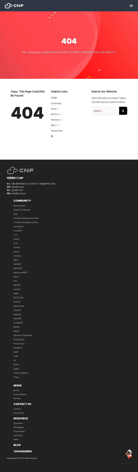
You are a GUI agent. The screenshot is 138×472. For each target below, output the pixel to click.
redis (15, 356)
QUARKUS (18, 348)
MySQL (16, 327)
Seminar (17, 398)
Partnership (18, 413)
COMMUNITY (22, 200)
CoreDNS (17, 231)
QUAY (16, 352)
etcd (15, 243)
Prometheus (19, 343)
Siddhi (16, 369)
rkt (14, 360)
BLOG (17, 445)
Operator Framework (22, 335)
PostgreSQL (19, 339)
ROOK (16, 364)
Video (16, 439)
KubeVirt (17, 310)
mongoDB (18, 323)
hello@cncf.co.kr (18, 193)
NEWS (17, 385)
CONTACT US (22, 404)
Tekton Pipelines (20, 373)
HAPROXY (17, 268)
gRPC (16, 260)
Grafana (17, 256)
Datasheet (18, 423)
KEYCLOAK (18, 297)
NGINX (16, 331)
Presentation (19, 431)
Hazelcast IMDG (20, 272)
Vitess (16, 377)
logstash (17, 314)
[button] (69, 136)
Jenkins (16, 289)
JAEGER (16, 285)
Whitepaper (18, 427)
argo (15, 214)
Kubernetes (18, 306)
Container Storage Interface (25, 222)
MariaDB (17, 318)
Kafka (15, 293)
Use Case (17, 435)
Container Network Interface (26, 218)
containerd (18, 226)
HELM (16, 277)
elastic (16, 239)
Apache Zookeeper (22, 210)
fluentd (16, 247)
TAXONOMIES (22, 451)
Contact (17, 409)
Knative (16, 302)
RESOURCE (20, 418)
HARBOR (17, 264)
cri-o (15, 235)
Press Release (19, 394)
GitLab (16, 251)
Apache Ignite (19, 205)
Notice (16, 390)
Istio (15, 281)
